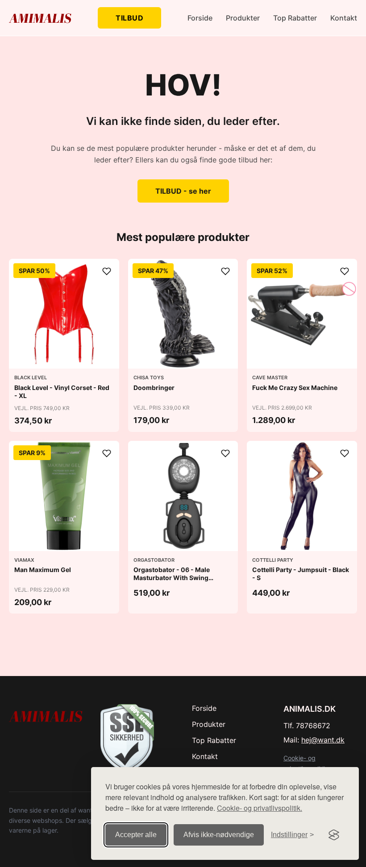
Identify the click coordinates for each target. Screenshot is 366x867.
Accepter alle (136, 834)
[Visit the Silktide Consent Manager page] (334, 835)
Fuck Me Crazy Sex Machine (294, 387)
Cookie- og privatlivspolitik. (259, 808)
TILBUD (129, 17)
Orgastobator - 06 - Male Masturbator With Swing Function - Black (171, 577)
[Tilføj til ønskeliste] (107, 271)
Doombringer (154, 387)
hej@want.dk (323, 739)
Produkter (243, 17)
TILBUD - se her (183, 191)
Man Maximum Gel (42, 569)
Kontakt (343, 17)
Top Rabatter (295, 17)
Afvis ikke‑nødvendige (218, 834)
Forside (199, 17)
